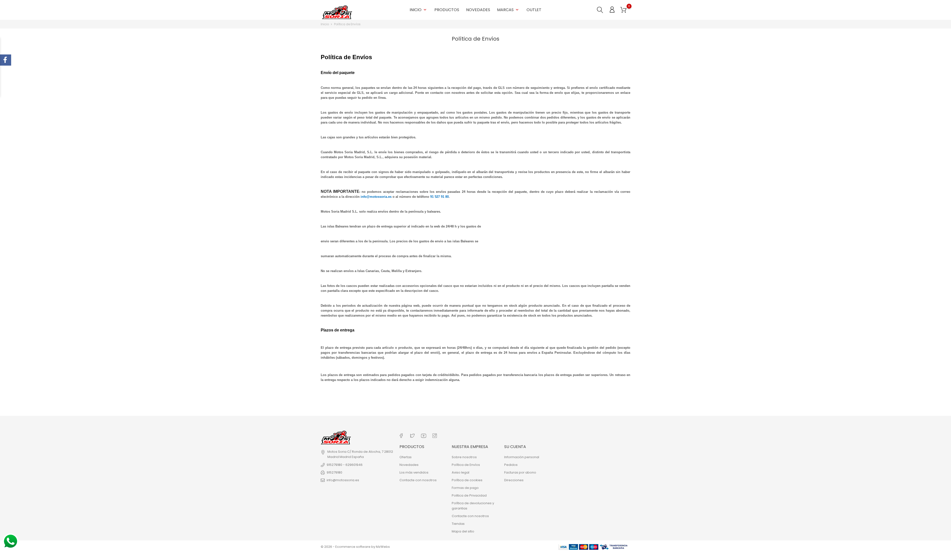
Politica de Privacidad (469, 495)
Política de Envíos (466, 464)
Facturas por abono (520, 472)
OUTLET (534, 10)
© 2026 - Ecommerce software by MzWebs (355, 546)
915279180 (334, 472)
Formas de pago (465, 487)
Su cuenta (515, 447)
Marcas (508, 10)
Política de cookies (467, 480)
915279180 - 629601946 (345, 464)
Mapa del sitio (463, 531)
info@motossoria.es (343, 480)
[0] (623, 10)
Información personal (521, 457)
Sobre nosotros (464, 457)
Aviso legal (460, 472)
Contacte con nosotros (418, 480)
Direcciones (514, 480)
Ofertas (405, 457)
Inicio (418, 10)
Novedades (478, 10)
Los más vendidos (413, 472)
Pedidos (511, 464)
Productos (446, 10)
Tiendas (458, 523)
